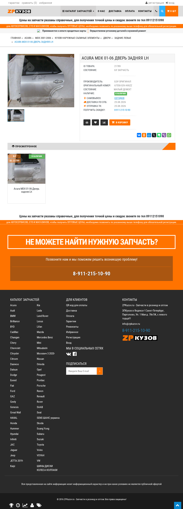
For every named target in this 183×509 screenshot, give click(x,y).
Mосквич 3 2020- (46, 353)
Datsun (14, 369)
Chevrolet (15, 348)
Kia (38, 305)
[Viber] (164, 135)
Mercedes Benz (45, 337)
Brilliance (15, 321)
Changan (14, 337)
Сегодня (119, 98)
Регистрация (156, 2)
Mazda (40, 332)
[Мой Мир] (149, 135)
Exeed (13, 380)
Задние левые (122, 37)
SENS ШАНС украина (48, 417)
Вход (171, 2)
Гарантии (13, 2)
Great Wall (15, 412)
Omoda (40, 364)
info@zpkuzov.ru (131, 323)
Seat (39, 412)
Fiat (12, 385)
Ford (12, 391)
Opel (39, 369)
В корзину (121, 122)
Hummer (14, 428)
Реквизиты (72, 326)
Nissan (40, 358)
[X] (154, 135)
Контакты (145, 11)
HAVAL (13, 417)
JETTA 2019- (16, 460)
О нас (101, 11)
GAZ (12, 396)
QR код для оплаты (76, 305)
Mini (39, 342)
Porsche (41, 385)
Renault (40, 396)
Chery (13, 342)
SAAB (40, 407)
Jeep (12, 455)
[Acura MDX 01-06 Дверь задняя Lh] (41, 80)
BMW (13, 316)
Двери (107, 37)
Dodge (13, 375)
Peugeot (41, 375)
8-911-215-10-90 (122, 109)
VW (38, 460)
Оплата (130, 11)
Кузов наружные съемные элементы (77, 37)
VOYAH (40, 455)
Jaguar (13, 450)
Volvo (40, 450)
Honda (13, 423)
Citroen (14, 358)
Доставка (115, 11)
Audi (12, 310)
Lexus (40, 321)
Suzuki (40, 439)
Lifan (39, 326)
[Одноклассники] (144, 135)
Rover (40, 401)
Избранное (45, 2)
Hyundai (14, 434)
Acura (27, 37)
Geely (13, 401)
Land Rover (42, 316)
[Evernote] (159, 135)
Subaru (40, 434)
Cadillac (14, 332)
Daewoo (14, 364)
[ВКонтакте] (139, 135)
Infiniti (13, 439)
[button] (156, 11)
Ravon (40, 391)
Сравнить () (29, 2)
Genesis (14, 407)
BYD (12, 326)
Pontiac (41, 380)
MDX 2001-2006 (43, 37)
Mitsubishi (42, 348)
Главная (16, 37)
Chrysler (14, 353)
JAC (12, 444)
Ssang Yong (43, 428)
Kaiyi (12, 466)
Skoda (40, 423)
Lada (39, 310)
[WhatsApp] (169, 135)
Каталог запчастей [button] (78, 11)
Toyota (40, 444)
